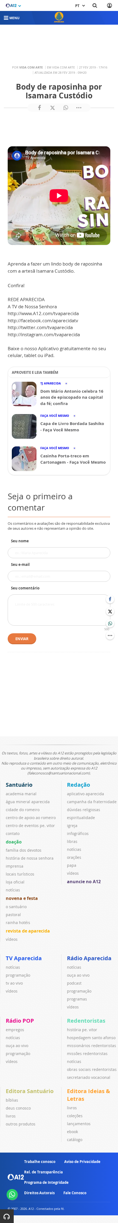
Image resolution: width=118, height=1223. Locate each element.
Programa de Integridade (46, 1182)
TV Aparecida (24, 958)
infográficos (78, 833)
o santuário (16, 906)
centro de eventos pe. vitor (30, 825)
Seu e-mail (20, 564)
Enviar (22, 638)
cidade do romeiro (23, 809)
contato (12, 833)
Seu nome (20, 540)
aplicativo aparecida (85, 793)
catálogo (74, 1139)
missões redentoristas (87, 1053)
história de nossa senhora (30, 858)
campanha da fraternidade (92, 801)
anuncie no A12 (84, 882)
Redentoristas (86, 1020)
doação (14, 842)
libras (72, 841)
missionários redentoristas (91, 1045)
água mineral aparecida (28, 801)
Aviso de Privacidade (82, 1161)
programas (77, 999)
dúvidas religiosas (83, 809)
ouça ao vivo (78, 975)
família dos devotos (23, 850)
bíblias (12, 1100)
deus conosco (18, 1108)
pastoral (13, 914)
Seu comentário (25, 588)
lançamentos (79, 1123)
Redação (78, 784)
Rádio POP (20, 1020)
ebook (72, 1131)
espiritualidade (81, 817)
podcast (74, 983)
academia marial (21, 793)
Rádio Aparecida (89, 958)
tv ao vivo (14, 983)
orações (74, 857)
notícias (13, 890)
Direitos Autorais (39, 1192)
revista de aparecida (28, 931)
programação (18, 975)
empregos (15, 1029)
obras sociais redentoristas (92, 1069)
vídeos (12, 939)
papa (71, 865)
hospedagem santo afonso (91, 1037)
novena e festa (22, 898)
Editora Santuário (30, 1091)
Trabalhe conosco (39, 1161)
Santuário (19, 784)
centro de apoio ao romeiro (31, 817)
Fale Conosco (74, 1192)
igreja (72, 825)
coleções (75, 1115)
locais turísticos (20, 874)
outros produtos (20, 1124)
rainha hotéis (18, 922)
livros (11, 1116)
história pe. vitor (82, 1029)
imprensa (14, 866)
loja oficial (15, 882)
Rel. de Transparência (43, 1172)
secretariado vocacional (88, 1077)
